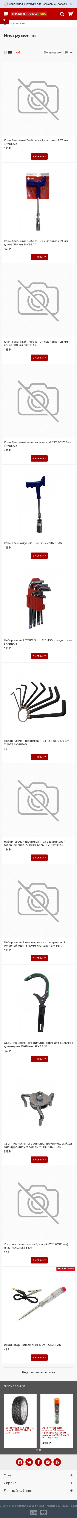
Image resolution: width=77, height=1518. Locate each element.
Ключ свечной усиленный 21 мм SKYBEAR (33, 543)
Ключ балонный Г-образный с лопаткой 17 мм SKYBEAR (36, 142)
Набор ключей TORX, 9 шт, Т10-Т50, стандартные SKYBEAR (38, 642)
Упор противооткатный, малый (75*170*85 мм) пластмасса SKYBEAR (36, 1245)
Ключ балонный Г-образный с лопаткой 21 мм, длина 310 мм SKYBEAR (36, 343)
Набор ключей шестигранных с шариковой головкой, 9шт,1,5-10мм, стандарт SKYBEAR (34, 944)
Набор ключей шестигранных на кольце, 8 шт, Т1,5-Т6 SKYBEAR (36, 742)
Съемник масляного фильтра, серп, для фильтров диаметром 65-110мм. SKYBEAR (38, 1044)
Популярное (14, 1386)
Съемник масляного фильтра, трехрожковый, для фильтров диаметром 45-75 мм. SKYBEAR (38, 1145)
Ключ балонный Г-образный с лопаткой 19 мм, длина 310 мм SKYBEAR (36, 242)
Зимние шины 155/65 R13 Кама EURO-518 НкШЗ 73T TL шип (20, 1430)
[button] (37, 1450)
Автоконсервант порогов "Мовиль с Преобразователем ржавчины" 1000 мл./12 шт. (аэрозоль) (56, 1432)
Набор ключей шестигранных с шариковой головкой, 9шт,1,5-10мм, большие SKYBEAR (34, 843)
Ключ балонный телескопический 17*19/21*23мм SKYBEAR (37, 444)
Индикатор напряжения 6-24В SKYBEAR (32, 1345)
